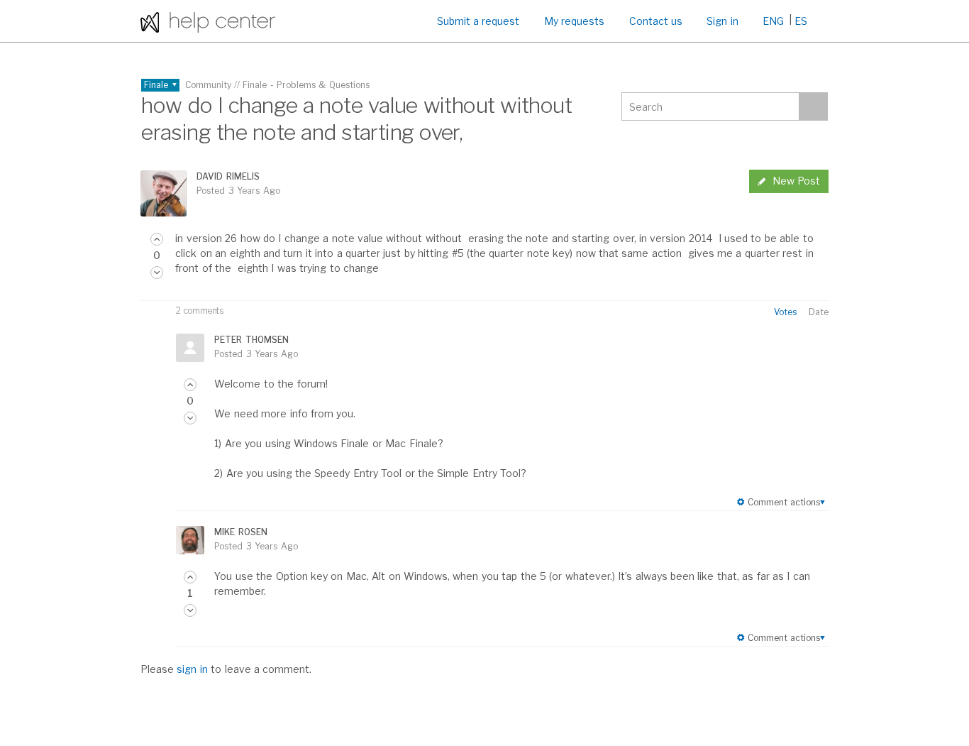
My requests (574, 21)
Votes (785, 312)
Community (208, 84)
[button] (156, 239)
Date (819, 312)
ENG (773, 21)
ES (800, 21)
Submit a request (478, 21)
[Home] (207, 21)
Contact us (655, 21)
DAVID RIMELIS (227, 176)
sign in (192, 669)
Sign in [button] (722, 21)
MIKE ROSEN (240, 532)
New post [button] (796, 181)
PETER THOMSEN (251, 339)
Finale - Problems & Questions (306, 84)
